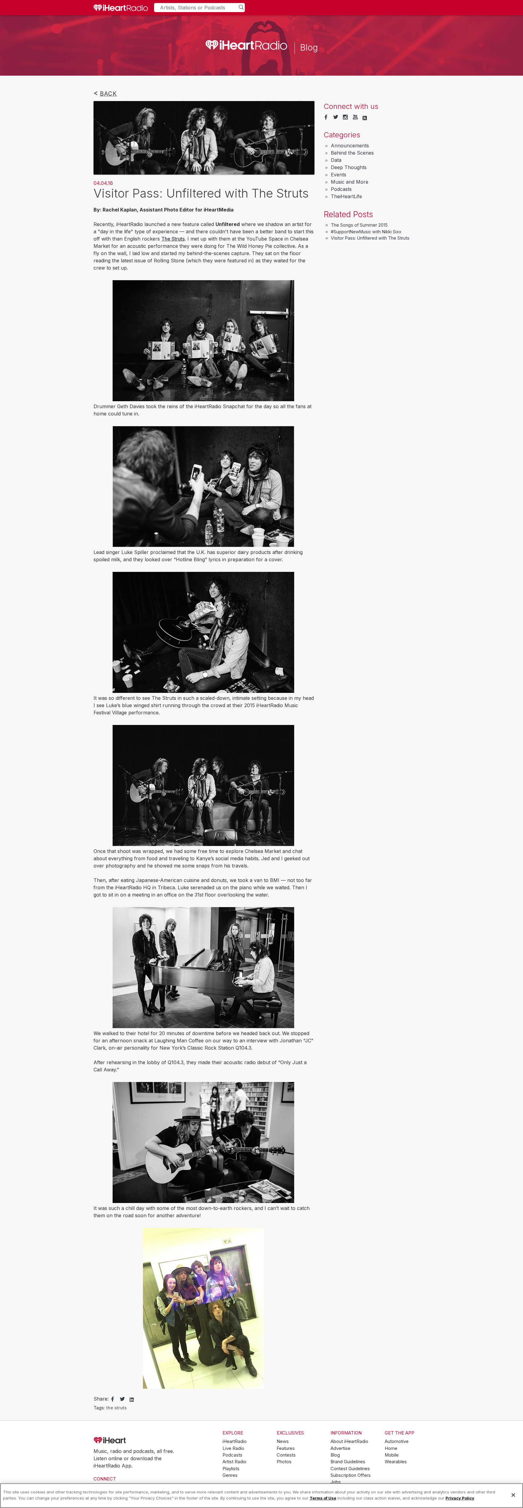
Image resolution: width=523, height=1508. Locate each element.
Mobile (392, 1455)
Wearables (396, 1461)
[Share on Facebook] (112, 1399)
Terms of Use (323, 1497)
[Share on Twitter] (122, 1399)
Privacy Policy (460, 1497)
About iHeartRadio (349, 1441)
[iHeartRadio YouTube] (355, 117)
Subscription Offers (351, 1475)
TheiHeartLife (346, 196)
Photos (284, 1461)
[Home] (121, 7)
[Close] (513, 1495)
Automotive (397, 1441)
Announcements (350, 146)
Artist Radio (234, 1461)
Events (338, 175)
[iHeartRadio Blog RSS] (365, 117)
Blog (335, 1455)
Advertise (340, 1448)
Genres (230, 1475)
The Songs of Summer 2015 (359, 225)
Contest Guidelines (350, 1468)
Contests (286, 1455)
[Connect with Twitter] (335, 117)
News (283, 1441)
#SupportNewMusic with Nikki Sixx (366, 231)
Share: (101, 1399)
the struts (116, 1407)
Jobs (336, 1482)
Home (391, 1448)
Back (108, 93)
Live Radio (233, 1448)
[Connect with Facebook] (326, 117)
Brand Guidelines (348, 1461)
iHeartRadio (127, 1440)
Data (336, 160)
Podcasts (341, 189)
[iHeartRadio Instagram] (345, 117)
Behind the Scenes (352, 153)
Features (286, 1448)
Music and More (349, 182)
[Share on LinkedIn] (132, 1399)
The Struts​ (173, 239)
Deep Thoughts (349, 167)
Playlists (230, 1468)
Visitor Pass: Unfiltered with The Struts (370, 238)
